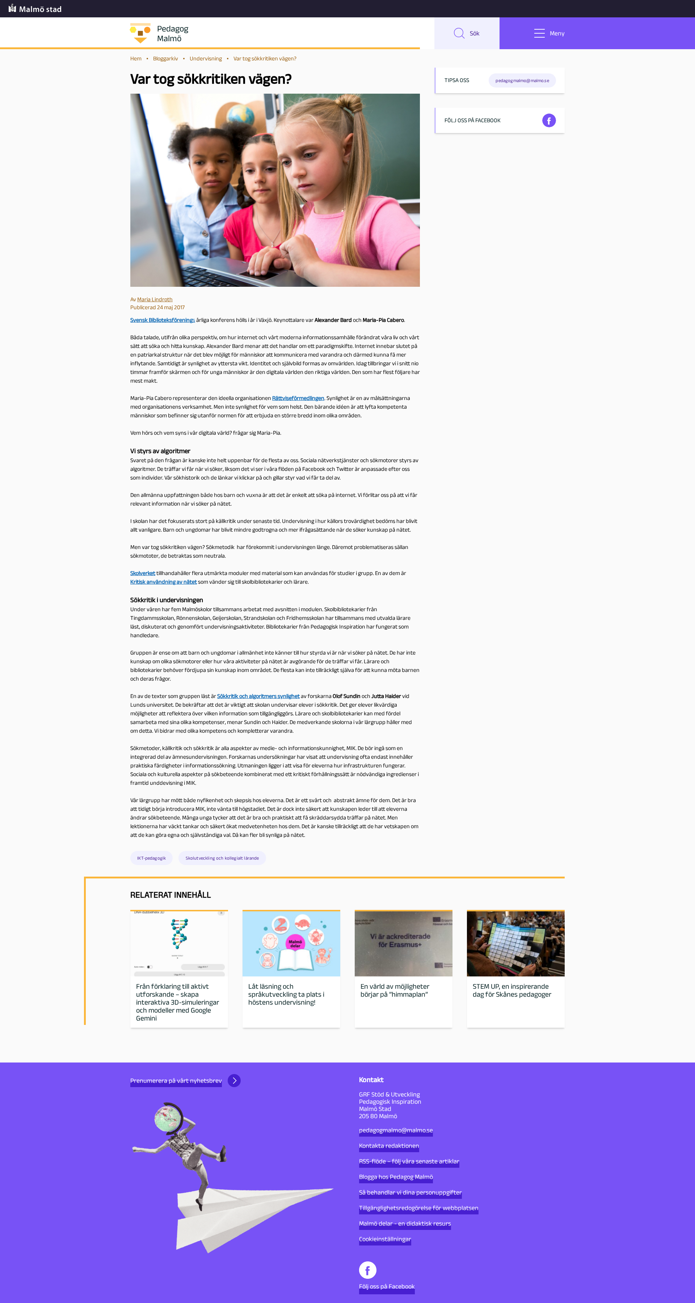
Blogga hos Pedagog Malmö (396, 1176)
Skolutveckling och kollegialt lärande (222, 858)
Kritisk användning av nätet (163, 582)
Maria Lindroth (155, 299)
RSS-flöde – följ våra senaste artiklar (409, 1161)
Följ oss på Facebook (387, 1286)
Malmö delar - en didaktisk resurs (405, 1223)
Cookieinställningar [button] (385, 1239)
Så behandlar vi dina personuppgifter (410, 1192)
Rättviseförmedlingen (298, 398)
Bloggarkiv (165, 58)
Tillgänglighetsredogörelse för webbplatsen (419, 1208)
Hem (136, 58)
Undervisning (206, 58)
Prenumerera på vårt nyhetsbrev (176, 1080)
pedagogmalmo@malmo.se (396, 1130)
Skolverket (142, 573)
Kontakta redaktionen (389, 1145)
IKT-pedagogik (151, 858)
